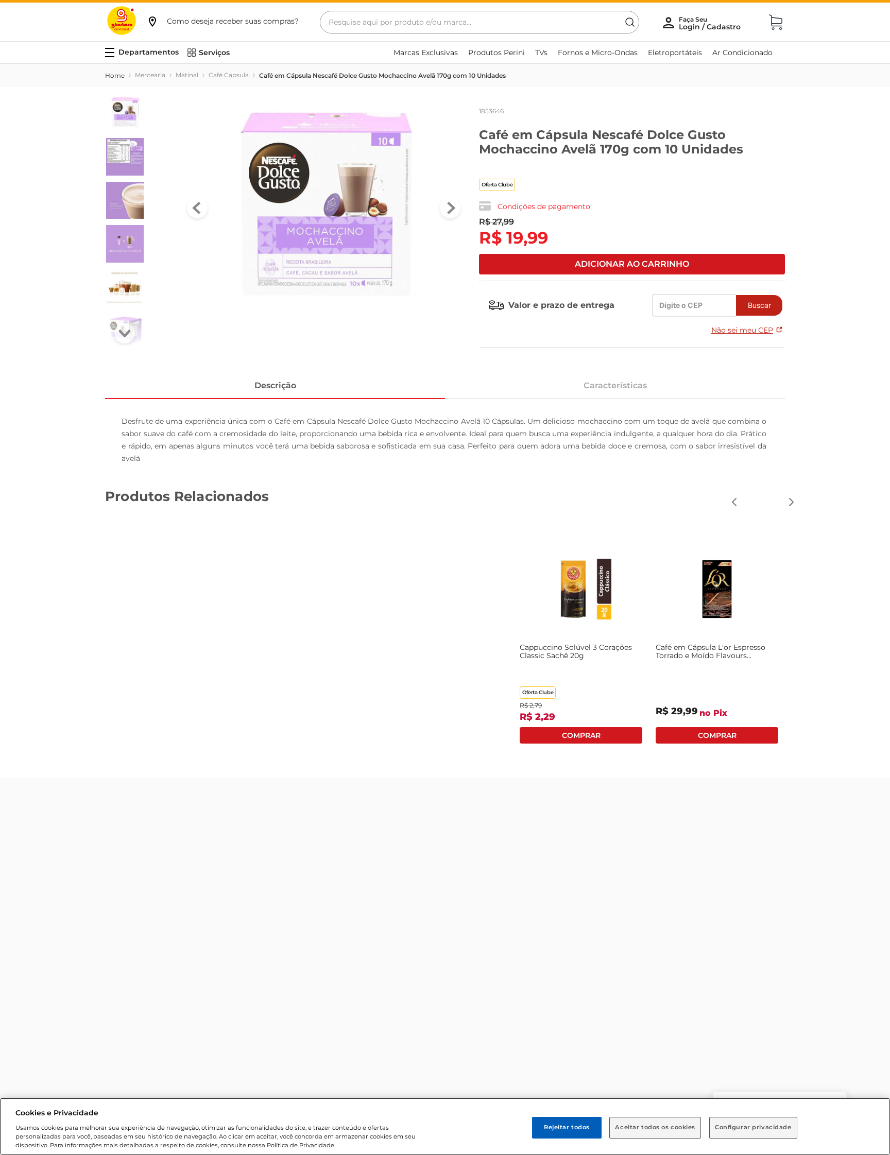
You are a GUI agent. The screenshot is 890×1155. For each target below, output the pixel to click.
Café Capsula (229, 75)
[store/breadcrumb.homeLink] (115, 75)
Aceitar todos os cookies (655, 1127)
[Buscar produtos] (630, 22)
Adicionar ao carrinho (632, 264)
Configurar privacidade (753, 1127)
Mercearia (150, 75)
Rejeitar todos (567, 1127)
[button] (222, 21)
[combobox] (479, 22)
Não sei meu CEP (742, 330)
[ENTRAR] (711, 23)
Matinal (187, 75)
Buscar (759, 305)
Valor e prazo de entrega (561, 305)
